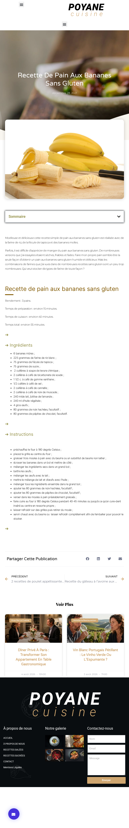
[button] (21, 4)
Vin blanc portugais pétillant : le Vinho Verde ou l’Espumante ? (95, 655)
